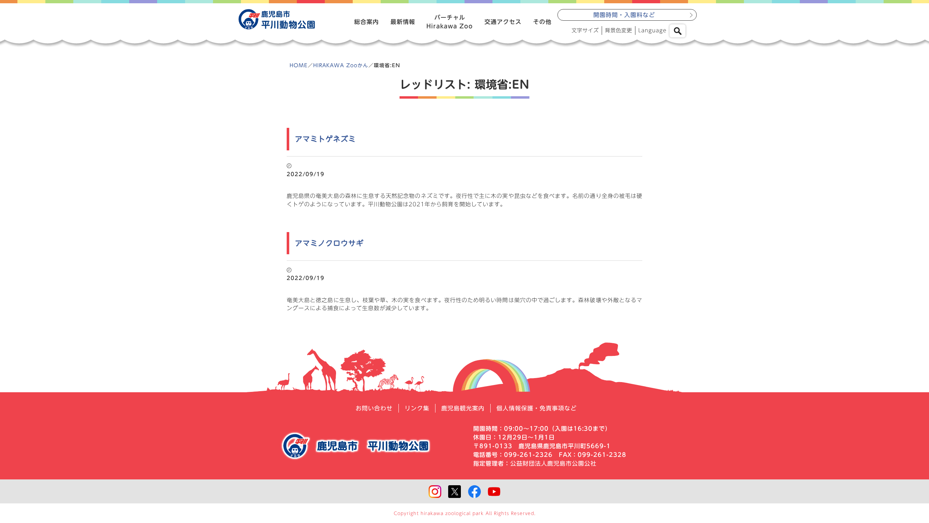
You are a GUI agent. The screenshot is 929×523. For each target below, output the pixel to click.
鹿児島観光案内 (462, 408)
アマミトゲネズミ (325, 138)
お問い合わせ (374, 408)
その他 (542, 22)
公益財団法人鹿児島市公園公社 (553, 463)
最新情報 (402, 22)
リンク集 (417, 408)
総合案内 (366, 22)
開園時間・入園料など (624, 15)
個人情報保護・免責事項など (536, 408)
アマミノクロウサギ (329, 243)
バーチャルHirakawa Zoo (449, 22)
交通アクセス (502, 22)
